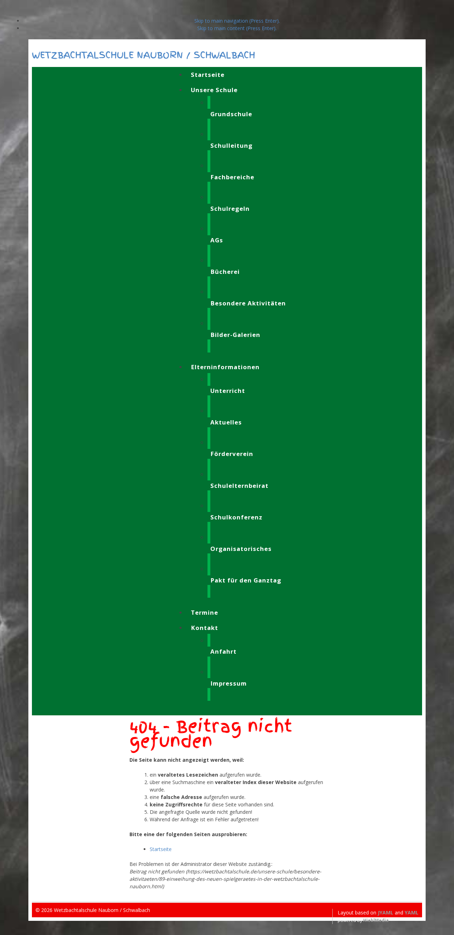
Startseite (161, 849)
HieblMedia (376, 920)
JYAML (385, 912)
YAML (412, 912)
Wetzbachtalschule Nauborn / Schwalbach (143, 55)
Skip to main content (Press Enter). (237, 28)
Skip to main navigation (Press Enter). (237, 20)
